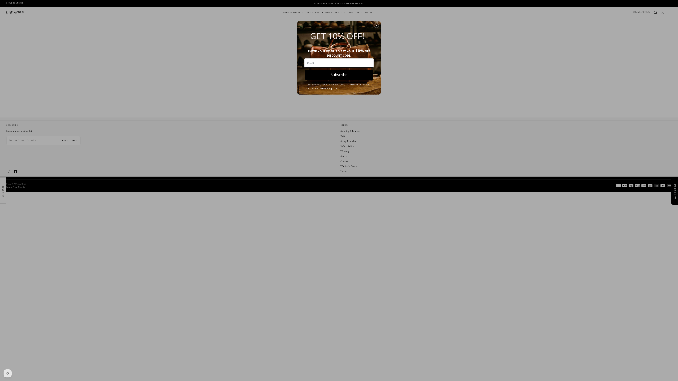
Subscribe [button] (339, 74)
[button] (376, 25)
